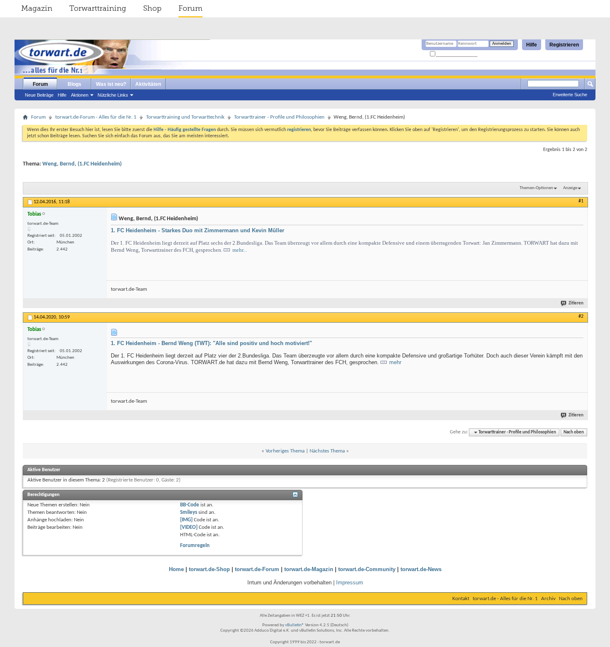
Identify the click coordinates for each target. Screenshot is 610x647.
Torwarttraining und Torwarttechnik (185, 117)
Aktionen (79, 94)
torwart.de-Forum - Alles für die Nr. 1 (96, 117)
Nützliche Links (113, 94)
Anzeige (570, 188)
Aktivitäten (148, 84)
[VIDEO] (189, 527)
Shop (152, 8)
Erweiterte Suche (570, 94)
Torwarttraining (97, 8)
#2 (580, 316)
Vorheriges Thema (285, 451)
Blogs (74, 84)
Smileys (188, 512)
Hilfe (531, 45)
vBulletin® (294, 625)
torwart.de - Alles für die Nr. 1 (505, 598)
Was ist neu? (111, 84)
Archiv (548, 598)
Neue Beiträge (39, 94)
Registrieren (564, 45)
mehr (395, 362)
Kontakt (460, 598)
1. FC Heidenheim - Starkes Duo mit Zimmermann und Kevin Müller (197, 230)
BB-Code (189, 505)
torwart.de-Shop (209, 569)
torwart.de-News (421, 569)
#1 (580, 201)
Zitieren (576, 303)
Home (176, 569)
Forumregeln (195, 545)
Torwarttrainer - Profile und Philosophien (279, 117)
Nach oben (574, 432)
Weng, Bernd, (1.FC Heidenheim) (82, 164)
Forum (190, 8)
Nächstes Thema (327, 451)
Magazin (36, 8)
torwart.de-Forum (257, 569)
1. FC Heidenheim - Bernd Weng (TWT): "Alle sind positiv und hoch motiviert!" (211, 343)
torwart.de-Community (366, 569)
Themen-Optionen (536, 188)
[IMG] (186, 520)
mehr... (239, 250)
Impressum (349, 582)
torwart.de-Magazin (308, 569)
